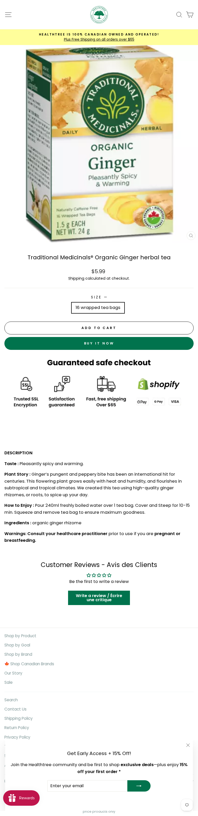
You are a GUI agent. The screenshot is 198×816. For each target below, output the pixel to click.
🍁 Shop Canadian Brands (29, 664)
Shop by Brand (18, 654)
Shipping (76, 278)
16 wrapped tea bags (98, 308)
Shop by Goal (17, 645)
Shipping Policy (18, 718)
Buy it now (99, 343)
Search (11, 700)
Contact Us (15, 709)
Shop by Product (20, 635)
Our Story (13, 673)
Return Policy (16, 727)
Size (99, 297)
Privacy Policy (17, 737)
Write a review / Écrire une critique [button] (99, 598)
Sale (8, 682)
